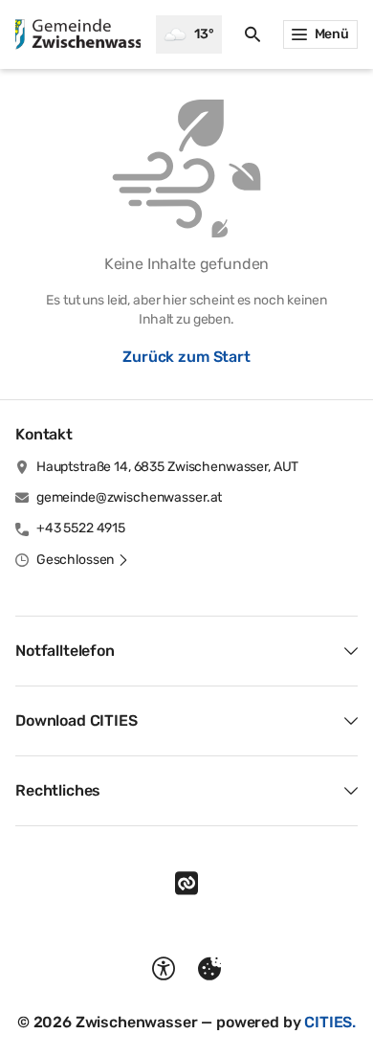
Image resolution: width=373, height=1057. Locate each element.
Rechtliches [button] (57, 790)
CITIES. (330, 1022)
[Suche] (252, 34)
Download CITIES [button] (76, 720)
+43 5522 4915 (80, 528)
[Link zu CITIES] (186, 883)
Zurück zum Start (186, 357)
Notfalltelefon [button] (65, 650)
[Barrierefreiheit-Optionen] (163, 968)
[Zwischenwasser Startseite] (78, 34)
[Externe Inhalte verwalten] (209, 968)
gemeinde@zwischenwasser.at (129, 497)
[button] (82, 560)
